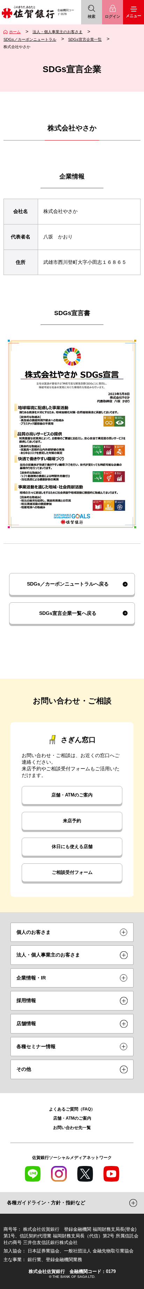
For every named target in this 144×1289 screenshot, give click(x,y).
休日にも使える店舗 (72, 846)
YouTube (111, 1174)
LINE (33, 1174)
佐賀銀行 (28, 12)
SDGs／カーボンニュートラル (29, 39)
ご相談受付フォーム (72, 872)
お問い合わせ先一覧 (72, 1127)
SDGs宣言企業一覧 (85, 39)
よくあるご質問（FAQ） (72, 1109)
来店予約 (72, 820)
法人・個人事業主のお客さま (57, 32)
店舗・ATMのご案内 (72, 795)
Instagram (59, 1174)
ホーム (15, 32)
